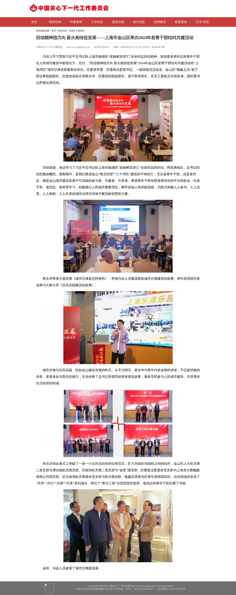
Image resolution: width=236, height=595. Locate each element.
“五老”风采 (201, 22)
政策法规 (118, 22)
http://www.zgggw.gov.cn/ (78, 47)
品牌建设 (160, 22)
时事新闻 (76, 22)
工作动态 (97, 22)
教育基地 (181, 22)
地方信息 (139, 22)
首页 (34, 22)
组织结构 (55, 22)
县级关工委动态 (76, 30)
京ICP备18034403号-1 (144, 589)
